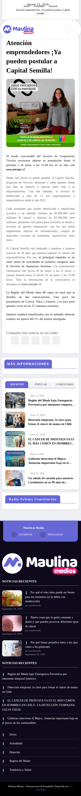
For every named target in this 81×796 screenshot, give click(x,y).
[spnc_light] (77, 29)
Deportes (15, 752)
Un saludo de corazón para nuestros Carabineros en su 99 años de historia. (50, 481)
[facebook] (15, 340)
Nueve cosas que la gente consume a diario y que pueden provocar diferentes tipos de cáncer (51, 622)
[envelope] (35, 340)
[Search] (68, 29)
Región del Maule (20, 760)
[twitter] (25, 340)
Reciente (17, 384)
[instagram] (45, 13)
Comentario (65, 384)
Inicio (13, 734)
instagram (55, 534)
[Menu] (57, 29)
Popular (41, 384)
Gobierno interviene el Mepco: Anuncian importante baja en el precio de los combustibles (48, 461)
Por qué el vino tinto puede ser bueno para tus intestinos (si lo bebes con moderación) (50, 597)
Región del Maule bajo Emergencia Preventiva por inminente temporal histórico (50, 403)
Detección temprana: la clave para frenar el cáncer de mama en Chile (50, 422)
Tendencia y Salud (20, 769)
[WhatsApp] (46, 340)
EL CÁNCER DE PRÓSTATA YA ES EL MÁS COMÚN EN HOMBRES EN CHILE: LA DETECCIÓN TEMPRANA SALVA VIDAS (51, 442)
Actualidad (16, 743)
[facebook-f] (36, 13)
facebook (25, 534)
